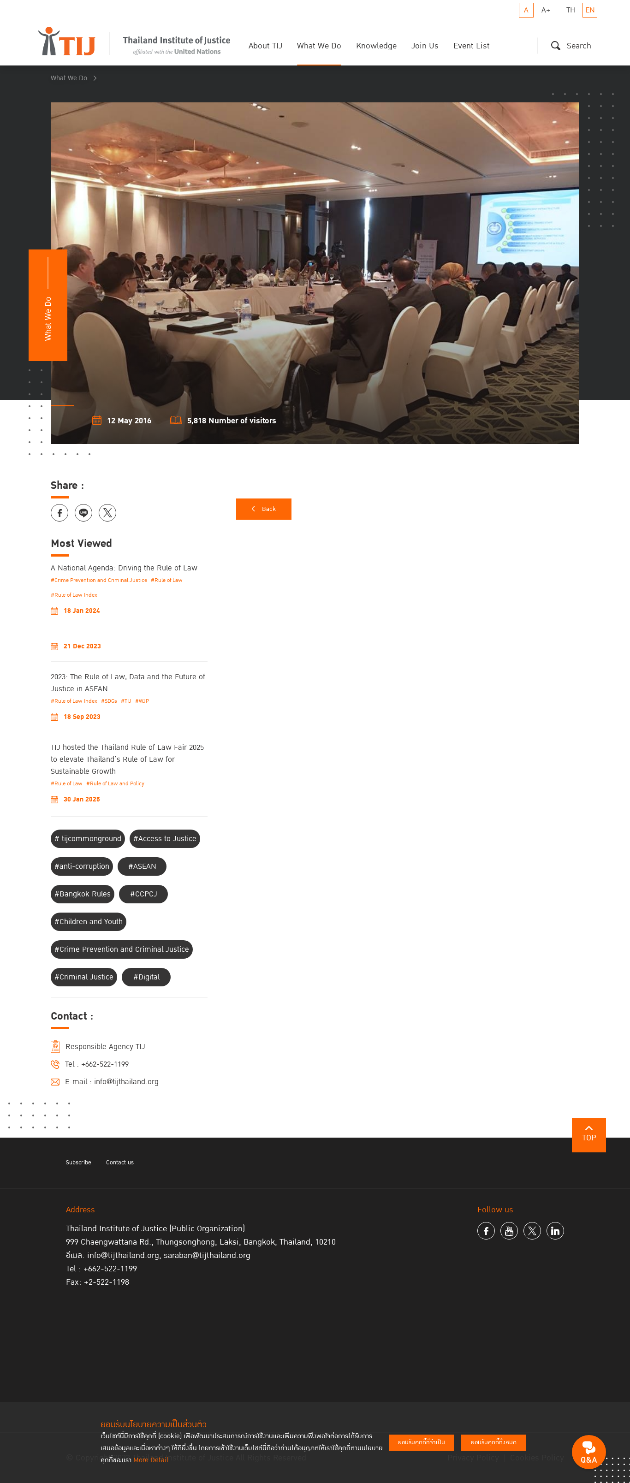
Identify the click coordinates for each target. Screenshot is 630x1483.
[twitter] (532, 1231)
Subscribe (78, 1162)
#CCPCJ (143, 894)
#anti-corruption (81, 866)
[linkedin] (555, 1231)
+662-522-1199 (105, 1064)
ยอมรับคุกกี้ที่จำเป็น (421, 1442)
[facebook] (486, 1231)
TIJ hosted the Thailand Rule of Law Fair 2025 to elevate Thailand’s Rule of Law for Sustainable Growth (127, 759)
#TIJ (126, 701)
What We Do (319, 46)
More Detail (150, 1460)
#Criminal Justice (83, 977)
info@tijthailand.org (126, 1082)
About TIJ (265, 46)
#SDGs (109, 701)
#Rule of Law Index (74, 595)
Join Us (425, 46)
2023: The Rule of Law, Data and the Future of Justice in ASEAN (128, 683)
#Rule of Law (167, 580)
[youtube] (509, 1231)
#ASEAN (142, 866)
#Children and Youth (88, 922)
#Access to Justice (164, 839)
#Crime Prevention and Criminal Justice (99, 580)
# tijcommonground (87, 839)
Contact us (120, 1162)
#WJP (142, 701)
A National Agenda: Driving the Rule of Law (124, 568)
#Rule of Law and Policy (115, 783)
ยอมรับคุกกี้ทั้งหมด (494, 1442)
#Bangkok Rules (82, 894)
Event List (471, 46)
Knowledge (376, 46)
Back (269, 509)
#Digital (146, 977)
